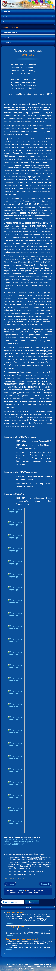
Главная (6, 12)
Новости (9, 923)
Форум (6, 37)
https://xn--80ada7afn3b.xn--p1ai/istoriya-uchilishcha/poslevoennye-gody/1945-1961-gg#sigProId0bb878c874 (22, 841)
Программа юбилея (15, 912)
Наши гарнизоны (10, 32)
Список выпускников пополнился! (22, 939)
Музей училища (9, 22)
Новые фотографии (15, 927)
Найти (31, 902)
